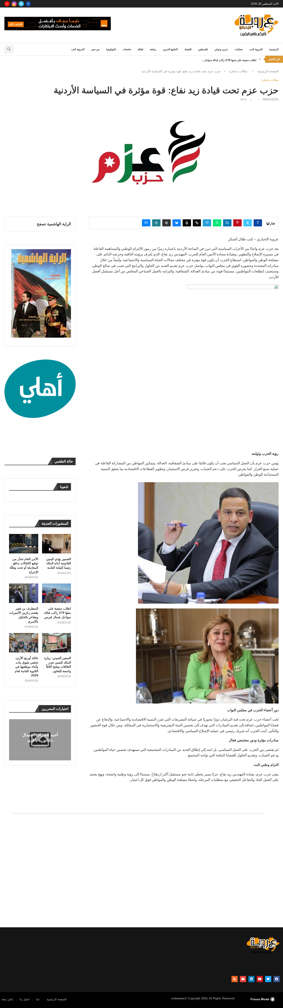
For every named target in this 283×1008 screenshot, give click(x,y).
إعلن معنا (7, 999)
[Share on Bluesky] (176, 222)
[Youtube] (7, 3)
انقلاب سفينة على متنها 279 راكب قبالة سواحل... (229, 59)
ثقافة (140, 49)
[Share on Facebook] (258, 222)
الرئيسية (274, 49)
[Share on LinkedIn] (227, 222)
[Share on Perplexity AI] (156, 222)
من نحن (95, 49)
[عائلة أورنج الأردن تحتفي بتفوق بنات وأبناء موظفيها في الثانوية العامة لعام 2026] (23, 642)
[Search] (8, 49)
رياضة (153, 49)
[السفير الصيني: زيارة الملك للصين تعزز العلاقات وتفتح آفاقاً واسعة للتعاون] (56, 642)
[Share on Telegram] (207, 222)
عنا (38, 999)
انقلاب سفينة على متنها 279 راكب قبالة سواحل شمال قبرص (57, 613)
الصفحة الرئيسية (268, 71)
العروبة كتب (256, 49)
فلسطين (203, 49)
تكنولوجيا (111, 49)
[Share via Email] (146, 222)
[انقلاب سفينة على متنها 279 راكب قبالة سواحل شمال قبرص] (56, 593)
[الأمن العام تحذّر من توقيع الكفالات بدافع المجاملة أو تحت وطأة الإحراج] (23, 543)
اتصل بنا (25, 999)
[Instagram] (14, 3)
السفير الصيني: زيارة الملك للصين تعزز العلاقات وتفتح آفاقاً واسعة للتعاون (57, 664)
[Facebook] (28, 3)
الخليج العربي (170, 49)
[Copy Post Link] (197, 222)
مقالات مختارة (238, 71)
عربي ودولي (221, 49)
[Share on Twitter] (247, 222)
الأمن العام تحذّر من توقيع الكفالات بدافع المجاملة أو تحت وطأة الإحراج (24, 565)
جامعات (127, 49)
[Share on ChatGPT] (166, 222)
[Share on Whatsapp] (217, 222)
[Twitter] (21, 3)
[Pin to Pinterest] (237, 222)
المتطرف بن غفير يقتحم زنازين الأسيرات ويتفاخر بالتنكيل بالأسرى (23, 615)
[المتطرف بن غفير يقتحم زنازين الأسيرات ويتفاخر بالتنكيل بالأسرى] (23, 593)
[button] (260, 59)
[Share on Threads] (187, 222)
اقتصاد (187, 49)
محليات (239, 49)
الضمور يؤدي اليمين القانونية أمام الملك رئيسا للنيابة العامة (58, 563)
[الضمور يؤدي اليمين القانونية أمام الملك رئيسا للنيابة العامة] (56, 543)
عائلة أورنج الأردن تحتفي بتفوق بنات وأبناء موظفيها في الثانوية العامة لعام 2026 (26, 666)
